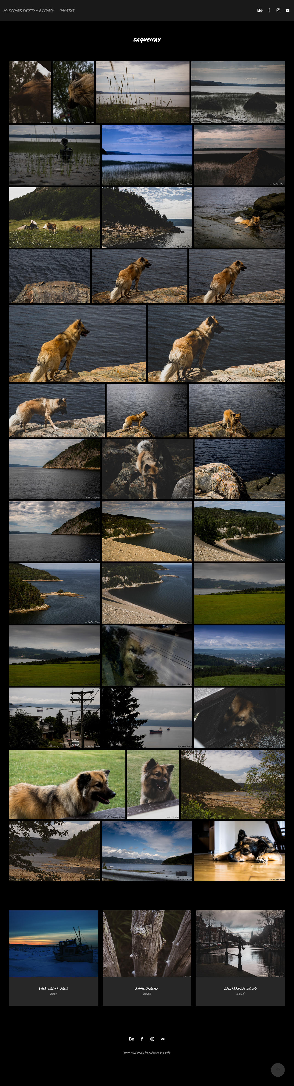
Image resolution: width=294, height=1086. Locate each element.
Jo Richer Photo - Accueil (28, 10)
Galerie (66, 10)
